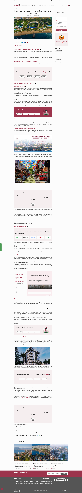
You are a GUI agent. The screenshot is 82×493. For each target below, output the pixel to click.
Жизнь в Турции (57, 61)
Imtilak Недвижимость (18, 483)
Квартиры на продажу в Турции (46, 481)
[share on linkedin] (24, 42)
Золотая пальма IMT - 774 (19, 338)
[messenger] (65, 480)
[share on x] (25, 42)
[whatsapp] (63, 480)
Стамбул (19, 113)
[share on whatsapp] (21, 42)
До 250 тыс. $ (29, 76)
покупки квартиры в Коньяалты (29, 302)
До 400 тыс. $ (37, 76)
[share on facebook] (22, 42)
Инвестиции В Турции (31, 479)
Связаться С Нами (18, 481)
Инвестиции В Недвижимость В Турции (31, 481)
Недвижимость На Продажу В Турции (46, 479)
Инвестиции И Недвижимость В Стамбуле (31, 483)
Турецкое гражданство (58, 57)
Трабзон (32, 113)
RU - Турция (64, 490)
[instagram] (61, 480)
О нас (19, 479)
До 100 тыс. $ (22, 76)
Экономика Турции (58, 59)
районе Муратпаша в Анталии (30, 426)
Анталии (34, 65)
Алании (26, 424)
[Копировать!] (40, 49)
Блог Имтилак (19, 8)
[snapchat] (67, 480)
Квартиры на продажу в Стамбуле (46, 485)
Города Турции (57, 52)
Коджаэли (38, 113)
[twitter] (59, 480)
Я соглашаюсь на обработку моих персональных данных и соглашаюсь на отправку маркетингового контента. (62, 27)
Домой (15, 8)
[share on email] (27, 42)
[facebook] (57, 480)
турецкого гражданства (26, 397)
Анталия (26, 113)
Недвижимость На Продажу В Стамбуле (46, 483)
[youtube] (55, 480)
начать (33, 204)
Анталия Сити (25, 8)
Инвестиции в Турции (58, 50)
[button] (57, 20)
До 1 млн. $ (44, 76)
